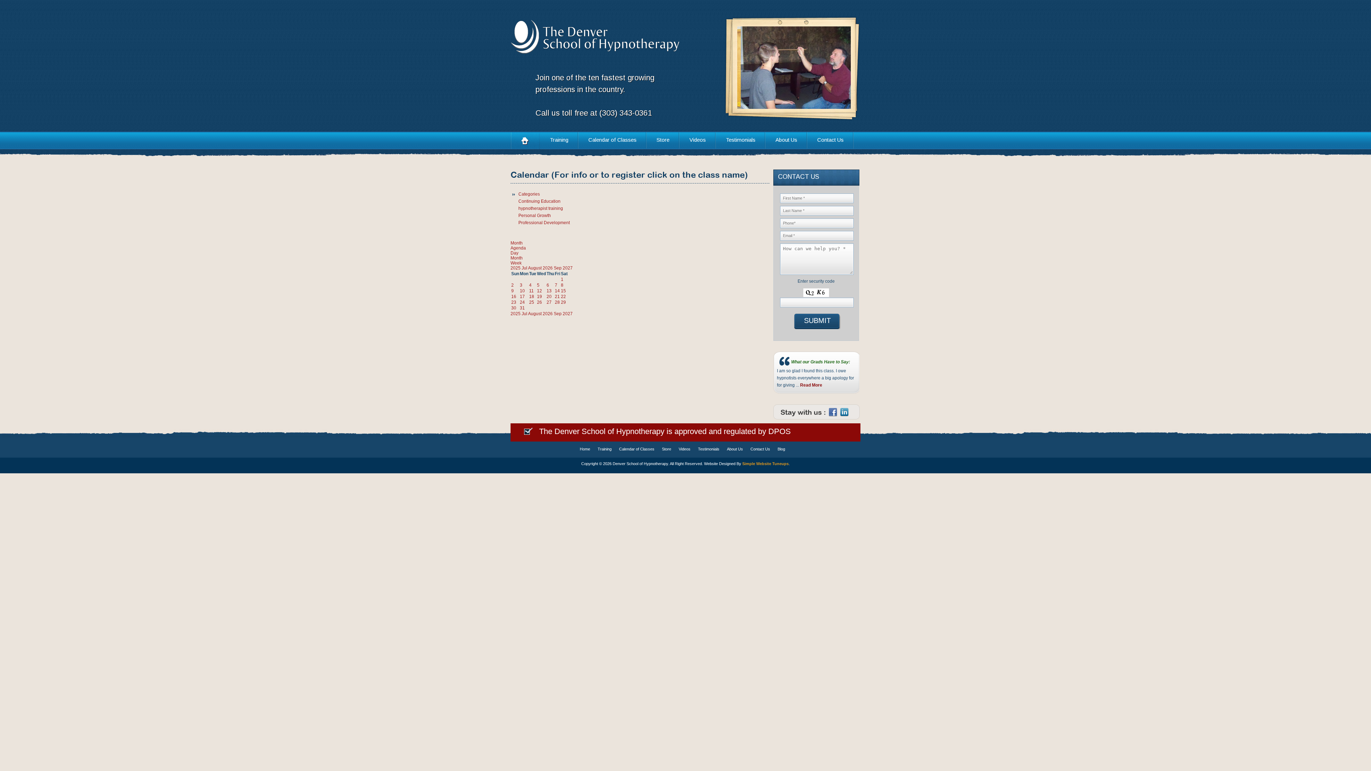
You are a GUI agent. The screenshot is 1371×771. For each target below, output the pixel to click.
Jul (525, 268)
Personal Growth (534, 215)
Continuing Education (539, 201)
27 (549, 302)
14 (557, 290)
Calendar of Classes (612, 140)
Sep (558, 268)
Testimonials (740, 140)
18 (531, 296)
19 (539, 296)
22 (563, 296)
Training (559, 140)
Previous (751, 68)
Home (525, 140)
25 (531, 302)
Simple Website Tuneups (765, 464)
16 (513, 296)
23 (513, 302)
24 (522, 302)
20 (549, 296)
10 (522, 290)
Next (836, 68)
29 (563, 302)
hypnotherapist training (540, 208)
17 (522, 296)
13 (549, 290)
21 (557, 296)
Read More (811, 385)
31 (522, 308)
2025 (516, 268)
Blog (781, 449)
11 (531, 290)
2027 (568, 268)
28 (557, 302)
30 (513, 308)
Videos (697, 140)
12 (539, 290)
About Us (786, 140)
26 (539, 302)
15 (563, 290)
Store (663, 140)
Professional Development (544, 222)
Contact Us (830, 140)
